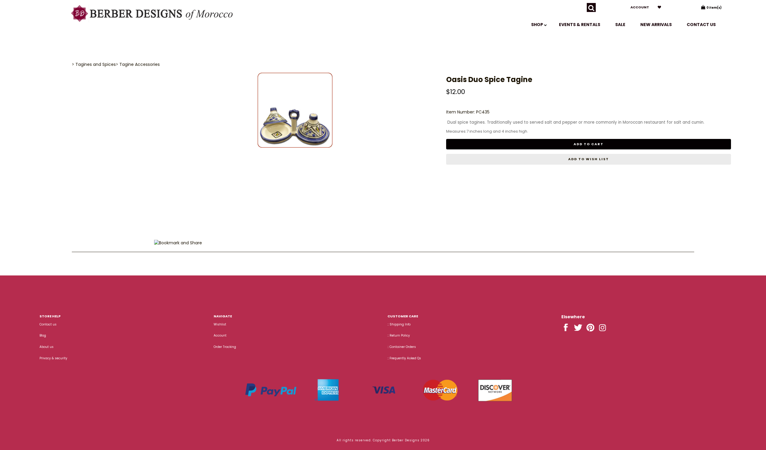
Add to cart (589, 144)
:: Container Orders (401, 347)
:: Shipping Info (399, 324)
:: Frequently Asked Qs (404, 358)
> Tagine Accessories (138, 64)
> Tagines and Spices (94, 64)
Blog (42, 335)
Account (639, 7)
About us (46, 347)
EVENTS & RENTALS (579, 25)
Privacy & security (53, 358)
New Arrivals (656, 25)
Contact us (701, 25)
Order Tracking (225, 347)
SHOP (537, 25)
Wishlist (220, 324)
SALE (620, 25)
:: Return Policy (398, 335)
